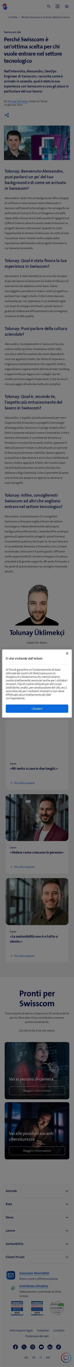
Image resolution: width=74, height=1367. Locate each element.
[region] (37, 683)
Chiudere (37, 709)
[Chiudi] (67, 653)
